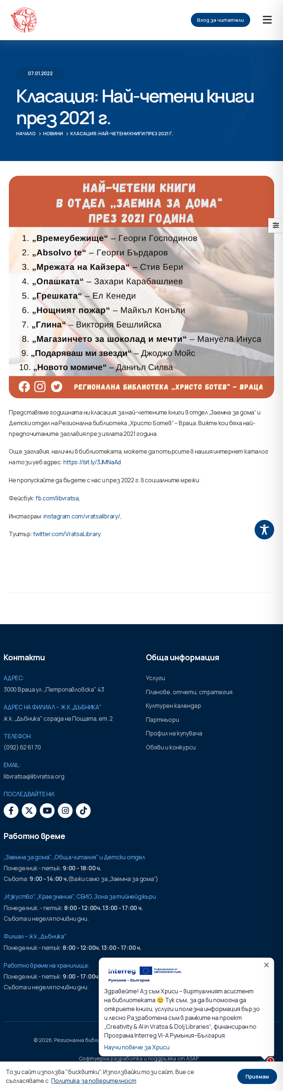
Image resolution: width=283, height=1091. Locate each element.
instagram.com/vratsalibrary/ (81, 516)
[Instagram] (65, 810)
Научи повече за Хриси (137, 1047)
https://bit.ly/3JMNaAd (92, 462)
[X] (29, 810)
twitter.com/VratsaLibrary (66, 534)
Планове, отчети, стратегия (189, 692)
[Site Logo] (23, 20)
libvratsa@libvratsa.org (34, 776)
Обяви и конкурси (171, 747)
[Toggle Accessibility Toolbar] (264, 529)
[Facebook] (11, 810)
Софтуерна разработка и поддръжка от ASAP (139, 1058)
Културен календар (173, 706)
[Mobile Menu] (267, 20)
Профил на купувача (174, 733)
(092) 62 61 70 (22, 747)
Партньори (162, 720)
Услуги (155, 678)
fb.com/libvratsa (57, 498)
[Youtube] (47, 810)
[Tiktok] (83, 810)
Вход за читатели (220, 20)
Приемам (257, 1076)
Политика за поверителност (93, 1081)
